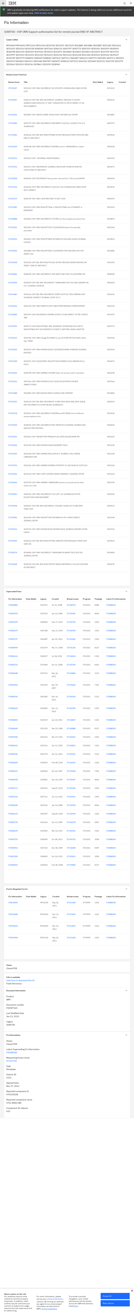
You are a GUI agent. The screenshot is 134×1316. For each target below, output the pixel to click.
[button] (132, 1291)
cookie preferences (55, 1299)
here (76, 1306)
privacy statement (49, 1309)
